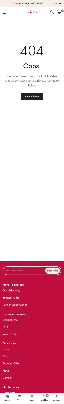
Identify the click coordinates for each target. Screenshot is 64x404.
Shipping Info (10, 320)
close (58, 3)
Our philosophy (11, 290)
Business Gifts (11, 298)
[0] (59, 12)
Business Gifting (12, 363)
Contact (7, 378)
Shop (6, 356)
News (6, 371)
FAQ (5, 327)
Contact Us (9, 393)
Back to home (32, 96)
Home (6, 349)
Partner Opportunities (15, 305)
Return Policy (10, 334)
